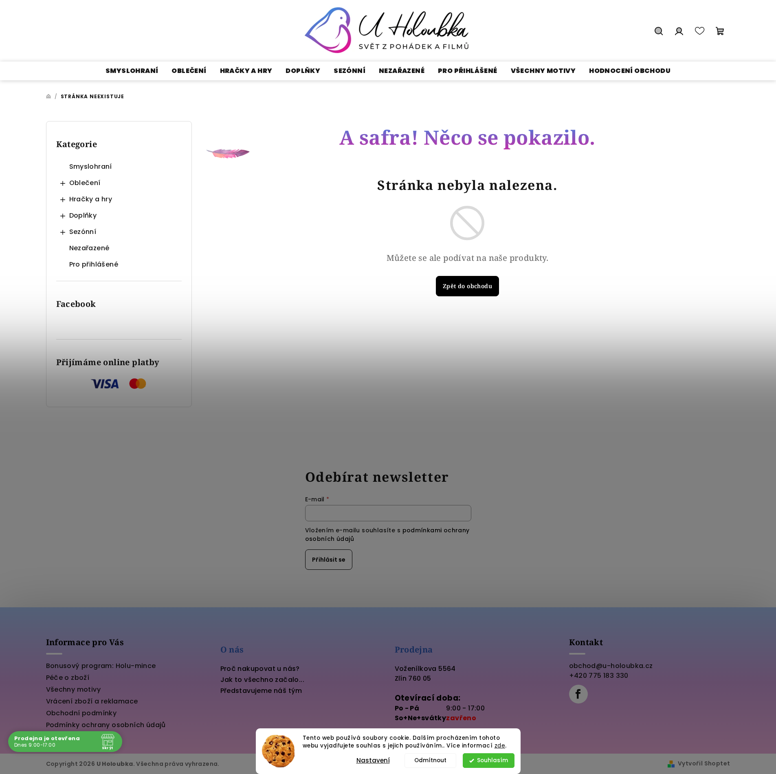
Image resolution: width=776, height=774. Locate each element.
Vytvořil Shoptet (704, 763)
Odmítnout (430, 760)
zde (500, 746)
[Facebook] (578, 694)
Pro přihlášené (94, 264)
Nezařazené (89, 248)
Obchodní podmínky (81, 713)
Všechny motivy (73, 689)
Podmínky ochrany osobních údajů (106, 725)
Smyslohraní (90, 166)
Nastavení (373, 760)
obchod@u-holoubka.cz (611, 665)
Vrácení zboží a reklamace (92, 701)
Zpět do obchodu (467, 286)
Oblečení (85, 182)
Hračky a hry (90, 199)
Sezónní (83, 231)
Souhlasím (492, 760)
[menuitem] (132, 71)
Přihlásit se (328, 560)
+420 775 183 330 (599, 675)
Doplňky (83, 215)
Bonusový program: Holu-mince (101, 665)
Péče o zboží (68, 677)
